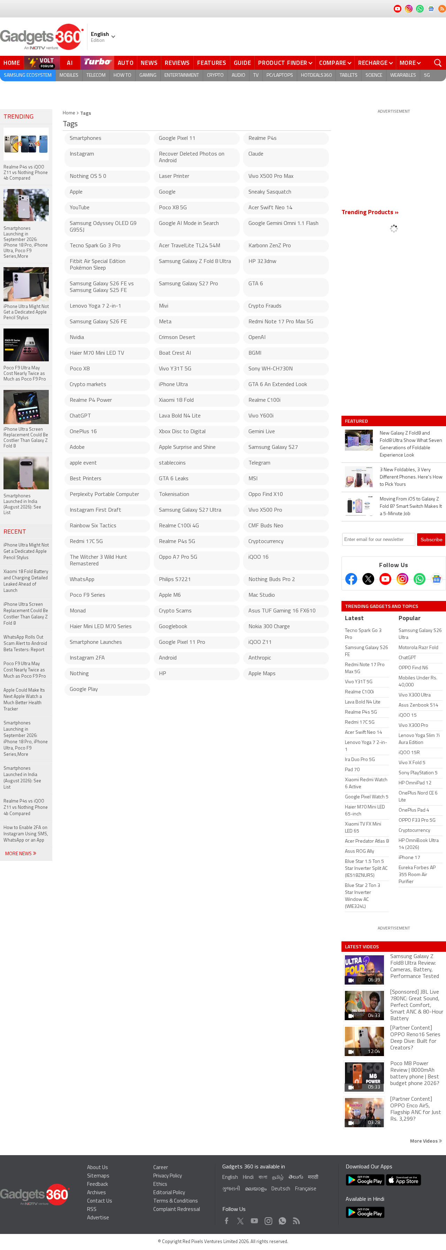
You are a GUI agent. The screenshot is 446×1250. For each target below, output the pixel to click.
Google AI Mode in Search (189, 223)
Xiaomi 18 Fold (176, 400)
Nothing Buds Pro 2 (271, 579)
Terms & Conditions (175, 1201)
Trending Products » (370, 213)
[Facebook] (351, 579)
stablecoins (172, 463)
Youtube (254, 1219)
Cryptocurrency (266, 541)
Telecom (96, 75)
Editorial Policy (169, 1193)
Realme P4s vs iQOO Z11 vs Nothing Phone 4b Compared (25, 807)
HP (162, 674)
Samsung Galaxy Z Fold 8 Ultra (195, 261)
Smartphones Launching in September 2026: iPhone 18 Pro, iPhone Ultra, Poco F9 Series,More (25, 739)
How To (122, 75)
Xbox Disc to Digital (182, 432)
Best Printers (85, 479)
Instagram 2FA (87, 658)
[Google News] (437, 579)
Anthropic (259, 658)
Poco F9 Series (87, 595)
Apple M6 (170, 595)
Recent (14, 532)
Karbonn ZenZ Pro (269, 246)
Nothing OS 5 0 (88, 176)
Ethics (160, 1184)
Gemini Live (261, 432)
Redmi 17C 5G (86, 541)
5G (427, 75)
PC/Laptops (280, 75)
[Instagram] (402, 579)
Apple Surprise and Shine (187, 447)
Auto (126, 62)
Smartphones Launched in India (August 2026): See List (22, 778)
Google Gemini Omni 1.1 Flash (283, 223)
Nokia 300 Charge (269, 627)
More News (19, 854)
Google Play (84, 689)
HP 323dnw (262, 261)
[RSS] (442, 9)
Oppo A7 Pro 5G (178, 557)
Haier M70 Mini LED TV (97, 353)
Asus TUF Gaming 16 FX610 (282, 611)
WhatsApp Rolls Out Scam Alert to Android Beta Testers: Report (25, 643)
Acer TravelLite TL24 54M (189, 246)
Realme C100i (264, 400)
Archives (96, 1193)
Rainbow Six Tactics (93, 526)
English (230, 1177)
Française (305, 1189)
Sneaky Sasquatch (269, 192)
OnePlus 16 (83, 432)
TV (256, 75)
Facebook (226, 1219)
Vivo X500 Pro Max (270, 176)
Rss (296, 1219)
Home (11, 62)
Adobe (77, 447)
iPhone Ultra (173, 384)
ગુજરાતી (231, 1189)
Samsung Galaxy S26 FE (98, 322)
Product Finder (282, 62)
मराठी (313, 1177)
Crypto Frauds (265, 306)
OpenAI (257, 337)
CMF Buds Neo (265, 526)
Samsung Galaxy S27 (273, 447)
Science (374, 75)
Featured (357, 420)
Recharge (373, 62)
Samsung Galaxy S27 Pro (188, 284)
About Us (97, 1167)
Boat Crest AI (175, 353)
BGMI (254, 353)
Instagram (82, 154)
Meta (165, 322)
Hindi (248, 1177)
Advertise (98, 1218)
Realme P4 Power (91, 400)
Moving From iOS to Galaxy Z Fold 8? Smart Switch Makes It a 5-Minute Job (411, 507)
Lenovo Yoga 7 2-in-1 (95, 306)
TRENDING (18, 117)
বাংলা (263, 1177)
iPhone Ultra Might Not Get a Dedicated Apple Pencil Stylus (26, 551)
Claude (255, 154)
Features (211, 62)
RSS (92, 1209)
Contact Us (99, 1201)
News (149, 62)
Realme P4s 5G (177, 541)
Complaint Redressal (176, 1209)
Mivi (163, 306)
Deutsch (280, 1189)
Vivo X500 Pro (265, 510)
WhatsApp (82, 579)
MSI (252, 479)
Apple (76, 192)
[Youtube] (385, 579)
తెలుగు (296, 1177)
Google (167, 192)
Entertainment (181, 75)
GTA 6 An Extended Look (277, 384)
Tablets (348, 75)
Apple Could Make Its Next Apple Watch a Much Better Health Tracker (24, 699)
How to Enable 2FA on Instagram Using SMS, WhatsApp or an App (25, 834)
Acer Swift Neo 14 (270, 208)
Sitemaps (98, 1176)
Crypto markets (88, 384)
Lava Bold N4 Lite (180, 416)
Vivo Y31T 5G (175, 369)
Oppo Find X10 (265, 494)
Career (160, 1167)
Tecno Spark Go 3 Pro (95, 246)
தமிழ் (278, 1177)
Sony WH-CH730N (270, 369)
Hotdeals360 (316, 75)
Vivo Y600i (261, 416)
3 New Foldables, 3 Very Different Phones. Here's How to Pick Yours (411, 477)
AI (70, 62)
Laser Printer (174, 176)
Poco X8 (80, 369)
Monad (78, 611)
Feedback (97, 1184)
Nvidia (77, 337)
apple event (83, 463)
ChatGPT (80, 416)
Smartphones (85, 138)
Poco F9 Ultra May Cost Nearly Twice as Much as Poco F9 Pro (24, 670)
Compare (332, 62)
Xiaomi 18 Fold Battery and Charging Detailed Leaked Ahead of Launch (25, 581)
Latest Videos (362, 946)
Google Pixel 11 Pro (182, 642)
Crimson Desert (177, 337)
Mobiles (69, 75)
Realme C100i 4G (179, 526)
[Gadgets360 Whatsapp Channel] (419, 579)
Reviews (177, 62)
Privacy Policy (167, 1176)
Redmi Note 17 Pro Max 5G (280, 322)
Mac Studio (261, 595)
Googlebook (173, 627)
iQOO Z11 (260, 642)
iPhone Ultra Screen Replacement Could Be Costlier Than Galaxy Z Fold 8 (25, 614)
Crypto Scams (175, 611)
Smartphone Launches (96, 642)
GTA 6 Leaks (174, 479)
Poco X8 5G (173, 208)
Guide (242, 62)
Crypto (215, 75)
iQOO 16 (258, 557)
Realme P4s (262, 138)
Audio (238, 75)
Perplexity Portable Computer (104, 494)
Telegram (259, 463)
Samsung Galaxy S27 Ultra (190, 510)
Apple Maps (262, 674)
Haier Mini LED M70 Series (101, 627)
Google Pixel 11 (177, 138)
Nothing (79, 674)
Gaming (147, 75)
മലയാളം (256, 1189)
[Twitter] (368, 579)
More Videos (424, 1140)
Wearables (403, 75)
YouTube (80, 208)
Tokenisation (174, 494)
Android (168, 658)
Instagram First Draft (95, 510)
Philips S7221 (175, 579)
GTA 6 (255, 284)
